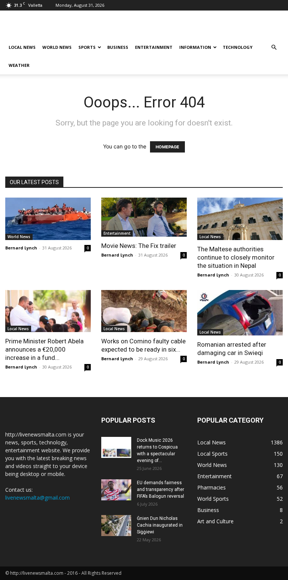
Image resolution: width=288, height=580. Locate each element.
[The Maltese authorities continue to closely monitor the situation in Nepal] (240, 219)
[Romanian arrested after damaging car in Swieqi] (240, 313)
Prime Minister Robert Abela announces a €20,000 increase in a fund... (44, 349)
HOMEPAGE (167, 147)
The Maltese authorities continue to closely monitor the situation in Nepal (235, 257)
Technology (237, 47)
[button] (274, 47)
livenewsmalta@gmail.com (37, 497)
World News (57, 47)
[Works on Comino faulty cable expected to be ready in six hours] (144, 311)
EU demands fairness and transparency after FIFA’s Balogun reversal (160, 489)
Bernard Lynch (21, 248)
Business (117, 47)
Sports (87, 47)
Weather (19, 65)
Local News (22, 47)
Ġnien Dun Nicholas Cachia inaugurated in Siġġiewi (160, 525)
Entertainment (153, 47)
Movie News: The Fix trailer (138, 245)
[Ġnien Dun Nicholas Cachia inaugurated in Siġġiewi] (116, 525)
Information (195, 47)
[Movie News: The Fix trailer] (144, 217)
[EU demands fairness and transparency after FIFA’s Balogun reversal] (116, 489)
